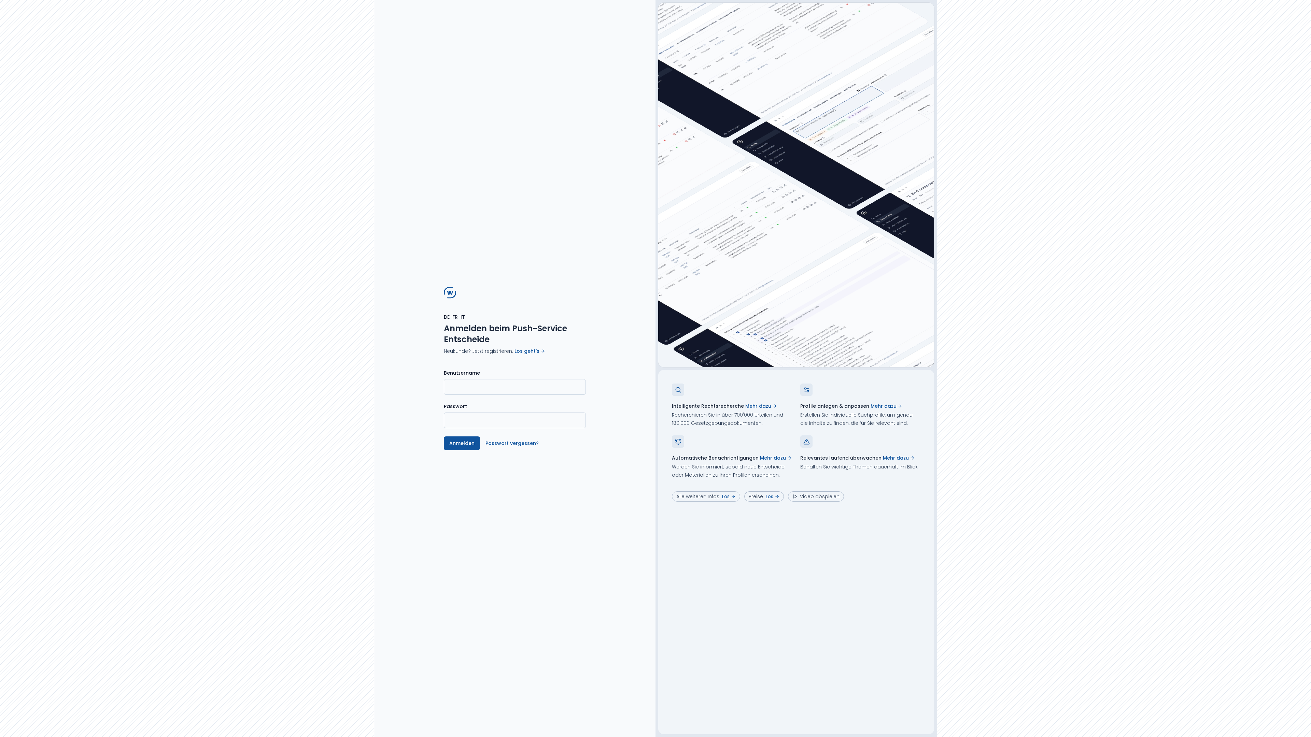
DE (447, 317)
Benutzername (462, 373)
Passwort (455, 406)
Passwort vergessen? (512, 443)
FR (455, 317)
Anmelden (462, 443)
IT (463, 317)
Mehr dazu (758, 406)
